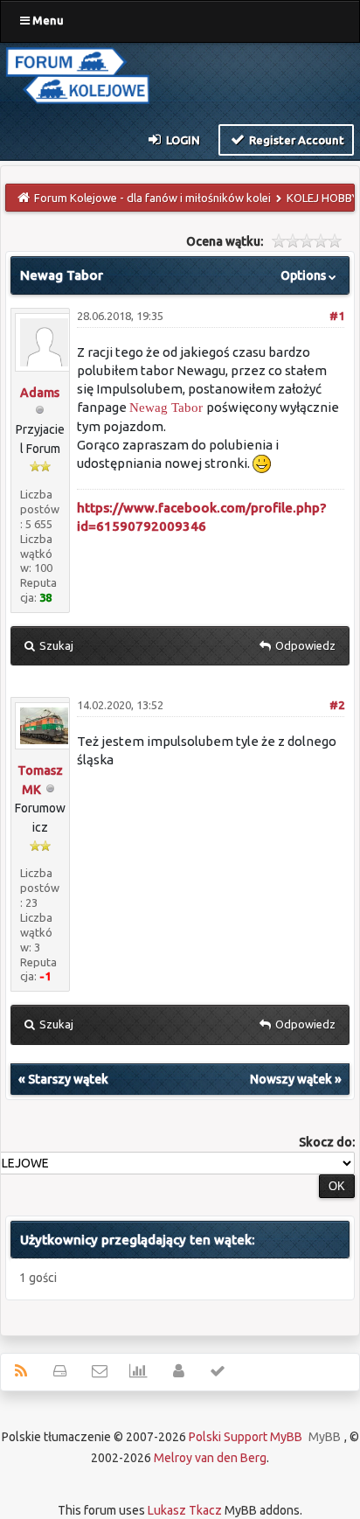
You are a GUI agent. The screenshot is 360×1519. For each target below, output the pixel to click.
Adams (39, 393)
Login (181, 140)
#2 (336, 705)
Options (304, 275)
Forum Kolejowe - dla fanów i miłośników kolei (152, 198)
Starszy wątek (68, 1079)
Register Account (295, 140)
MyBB (324, 1437)
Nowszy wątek (291, 1079)
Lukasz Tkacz (185, 1510)
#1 (336, 316)
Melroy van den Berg (210, 1458)
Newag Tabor (166, 408)
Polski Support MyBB (245, 1437)
